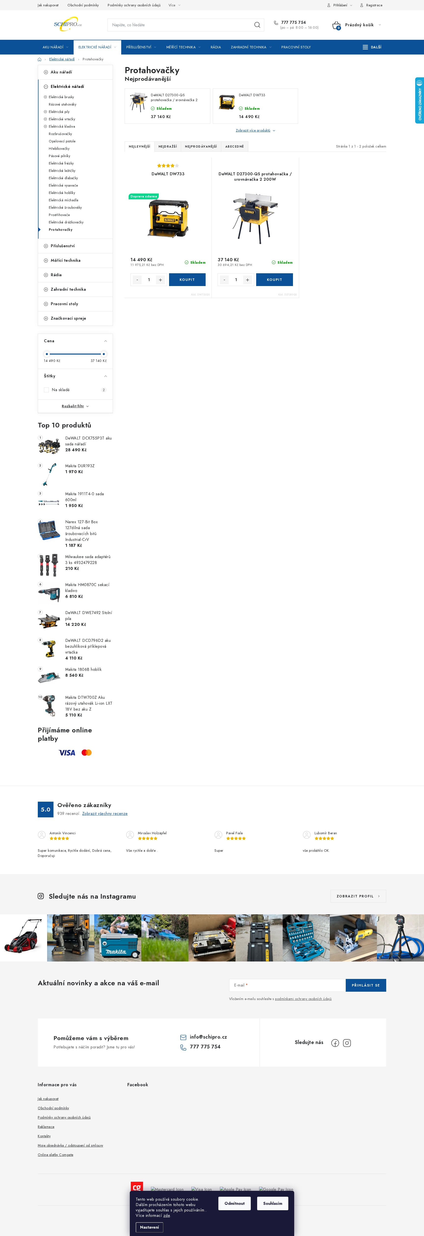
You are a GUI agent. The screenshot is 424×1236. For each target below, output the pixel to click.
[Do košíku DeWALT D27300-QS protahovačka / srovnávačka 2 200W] (274, 279)
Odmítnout (235, 1203)
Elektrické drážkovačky (66, 222)
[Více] (372, 47)
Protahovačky (60, 229)
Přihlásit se (366, 985)
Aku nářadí (61, 72)
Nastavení (149, 1227)
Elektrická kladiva (62, 126)
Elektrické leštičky (62, 170)
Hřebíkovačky (59, 148)
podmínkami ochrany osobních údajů (303, 998)
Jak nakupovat (48, 5)
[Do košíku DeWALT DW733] (187, 279)
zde (166, 1215)
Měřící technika (66, 260)
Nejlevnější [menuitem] (139, 146)
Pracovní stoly (64, 304)
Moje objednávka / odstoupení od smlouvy (70, 1145)
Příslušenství (63, 246)
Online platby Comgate (55, 1154)
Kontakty (44, 1136)
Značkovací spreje (68, 318)
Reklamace (46, 1126)
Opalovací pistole (62, 141)
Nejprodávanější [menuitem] (201, 146)
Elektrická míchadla (64, 200)
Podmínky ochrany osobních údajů (134, 5)
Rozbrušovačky (60, 133)
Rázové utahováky (62, 104)
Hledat (257, 25)
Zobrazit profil (355, 896)
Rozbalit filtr (73, 406)
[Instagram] (347, 1043)
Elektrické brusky (61, 97)
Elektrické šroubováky (65, 207)
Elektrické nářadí (67, 86)
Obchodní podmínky (83, 5)
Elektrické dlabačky (63, 178)
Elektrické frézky (61, 163)
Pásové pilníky (59, 155)
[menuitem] (55, 47)
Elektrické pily (59, 111)
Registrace (374, 5)
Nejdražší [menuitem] (168, 146)
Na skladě (78, 390)
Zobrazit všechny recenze (105, 813)
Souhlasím (272, 1203)
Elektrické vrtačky (62, 119)
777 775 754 (293, 22)
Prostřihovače (59, 214)
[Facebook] (335, 1043)
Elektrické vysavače (63, 185)
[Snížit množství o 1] (137, 279)
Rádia (56, 275)
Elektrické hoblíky (62, 192)
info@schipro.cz (208, 1037)
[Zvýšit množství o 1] (160, 279)
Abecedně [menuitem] (234, 146)
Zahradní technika (68, 289)
